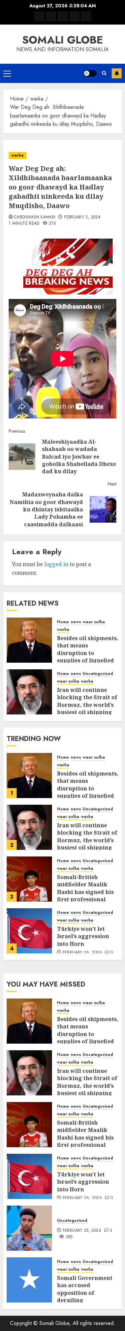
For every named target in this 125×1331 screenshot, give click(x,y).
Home (63, 622)
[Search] (104, 73)
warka (17, 155)
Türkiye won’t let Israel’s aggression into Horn (83, 936)
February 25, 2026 (82, 1230)
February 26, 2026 (82, 952)
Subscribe (117, 73)
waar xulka (94, 622)
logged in (56, 564)
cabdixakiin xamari (34, 217)
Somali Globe (62, 39)
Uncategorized (98, 674)
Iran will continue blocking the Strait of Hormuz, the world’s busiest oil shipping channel (87, 704)
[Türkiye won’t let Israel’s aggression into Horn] (29, 930)
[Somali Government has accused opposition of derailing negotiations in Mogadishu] (29, 1279)
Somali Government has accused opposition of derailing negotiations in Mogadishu (84, 1296)
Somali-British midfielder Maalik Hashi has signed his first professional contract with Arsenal (87, 892)
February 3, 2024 (82, 217)
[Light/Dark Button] (90, 73)
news (76, 622)
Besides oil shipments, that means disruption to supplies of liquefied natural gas (87, 653)
